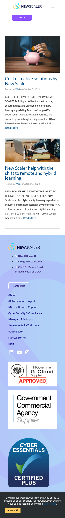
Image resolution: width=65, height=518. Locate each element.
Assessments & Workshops (23, 325)
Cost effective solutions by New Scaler (31, 81)
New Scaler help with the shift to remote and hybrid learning (30, 173)
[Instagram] (27, 352)
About (12, 294)
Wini (18, 89)
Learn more (50, 503)
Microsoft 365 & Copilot (22, 307)
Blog (11, 343)
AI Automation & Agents (22, 300)
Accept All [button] (12, 510)
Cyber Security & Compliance (25, 313)
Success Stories (17, 337)
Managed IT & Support (21, 319)
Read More (11, 127)
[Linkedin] (11, 352)
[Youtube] (19, 352)
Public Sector (16, 331)
